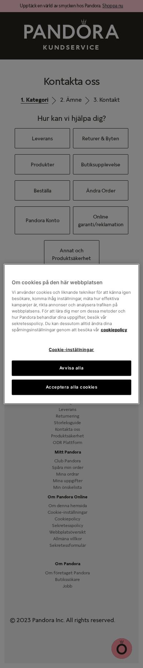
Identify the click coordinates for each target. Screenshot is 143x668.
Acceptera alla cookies (72, 387)
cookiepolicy (114, 329)
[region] (72, 334)
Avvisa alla (71, 368)
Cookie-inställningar (71, 349)
